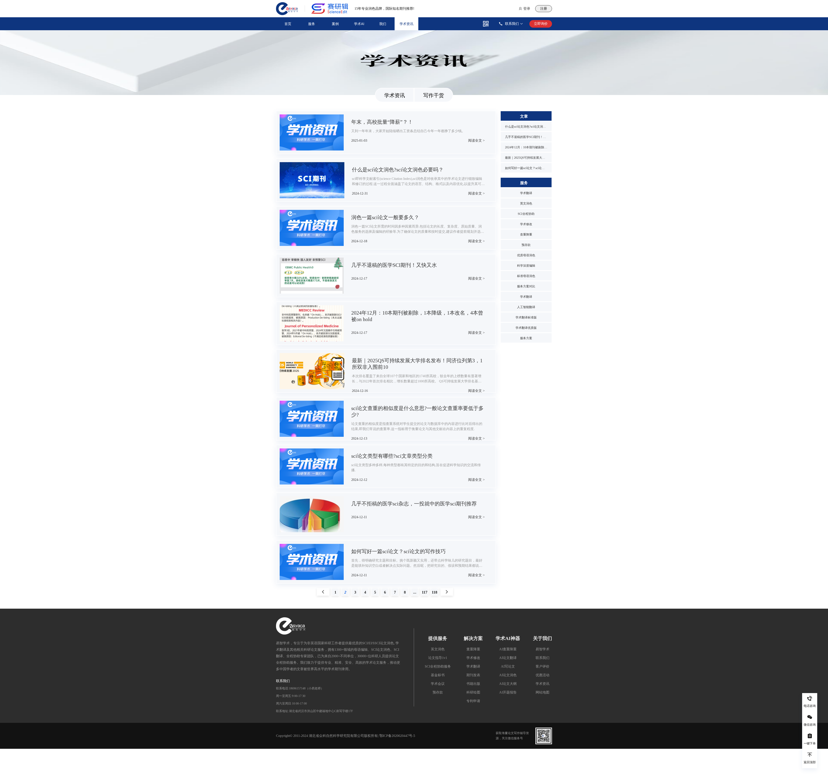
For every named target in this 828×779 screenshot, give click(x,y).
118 (434, 592)
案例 (335, 24)
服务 (311, 24)
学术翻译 (526, 193)
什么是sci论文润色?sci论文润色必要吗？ (398, 170)
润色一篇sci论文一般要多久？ (385, 217)
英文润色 (526, 203)
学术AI (359, 24)
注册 (543, 8)
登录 (526, 8)
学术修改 (526, 224)
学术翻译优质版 (526, 327)
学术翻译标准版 (526, 317)
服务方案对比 (526, 286)
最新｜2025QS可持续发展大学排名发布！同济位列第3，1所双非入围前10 (526, 157)
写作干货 (433, 95)
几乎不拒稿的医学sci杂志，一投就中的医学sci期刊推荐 (414, 504)
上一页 (323, 592)
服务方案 (526, 338)
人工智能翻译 (526, 307)
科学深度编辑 (526, 265)
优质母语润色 (526, 255)
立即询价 (541, 23)
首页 (287, 24)
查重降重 (526, 234)
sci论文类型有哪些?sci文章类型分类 (392, 456)
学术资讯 (406, 24)
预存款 (526, 245)
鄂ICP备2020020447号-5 (397, 736)
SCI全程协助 (526, 213)
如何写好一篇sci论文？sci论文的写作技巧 (398, 551)
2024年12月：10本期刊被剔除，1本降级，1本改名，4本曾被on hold (526, 147)
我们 (382, 24)
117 (424, 592)
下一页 (447, 592)
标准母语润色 (526, 276)
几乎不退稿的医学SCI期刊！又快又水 (394, 265)
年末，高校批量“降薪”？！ (382, 122)
